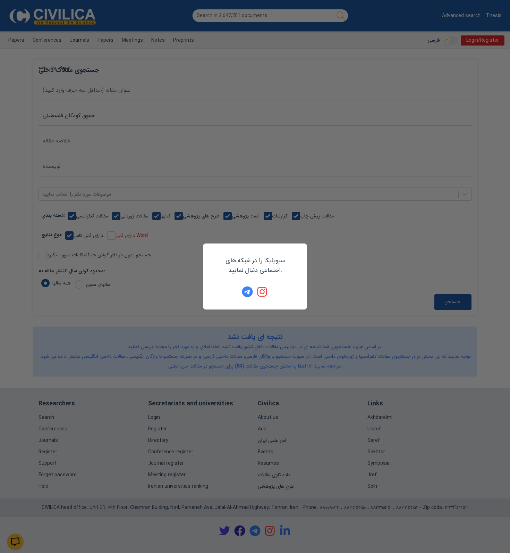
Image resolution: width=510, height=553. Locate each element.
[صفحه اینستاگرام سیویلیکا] (262, 291)
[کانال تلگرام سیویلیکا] (247, 291)
